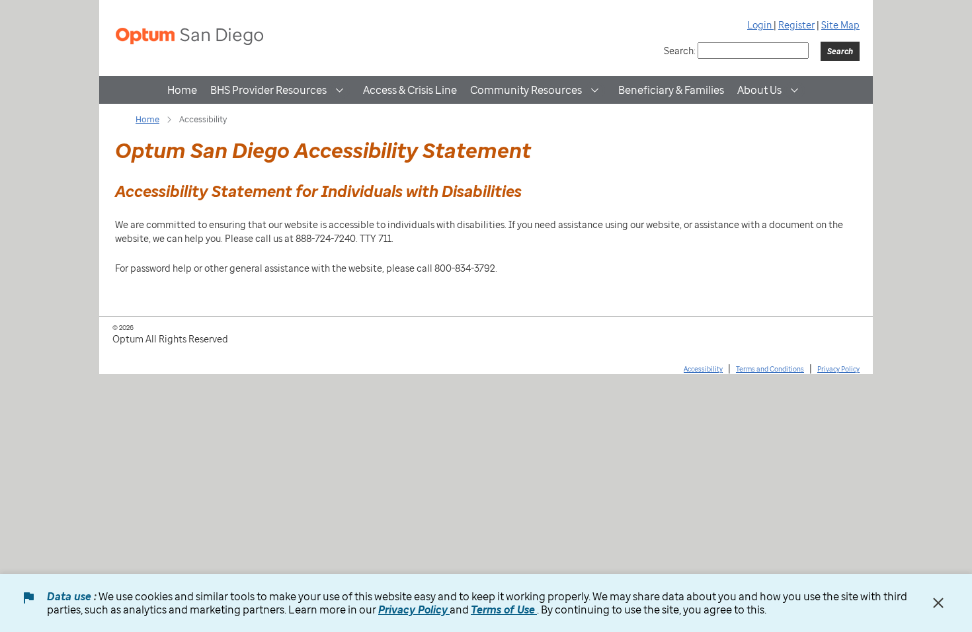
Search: (680, 50)
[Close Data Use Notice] (938, 603)
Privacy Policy (838, 369)
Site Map (840, 25)
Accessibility (703, 369)
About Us (759, 90)
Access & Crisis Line (410, 90)
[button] (339, 90)
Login (760, 25)
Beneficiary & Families (671, 90)
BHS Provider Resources (268, 90)
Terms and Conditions (770, 369)
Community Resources (526, 90)
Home (182, 90)
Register (796, 25)
